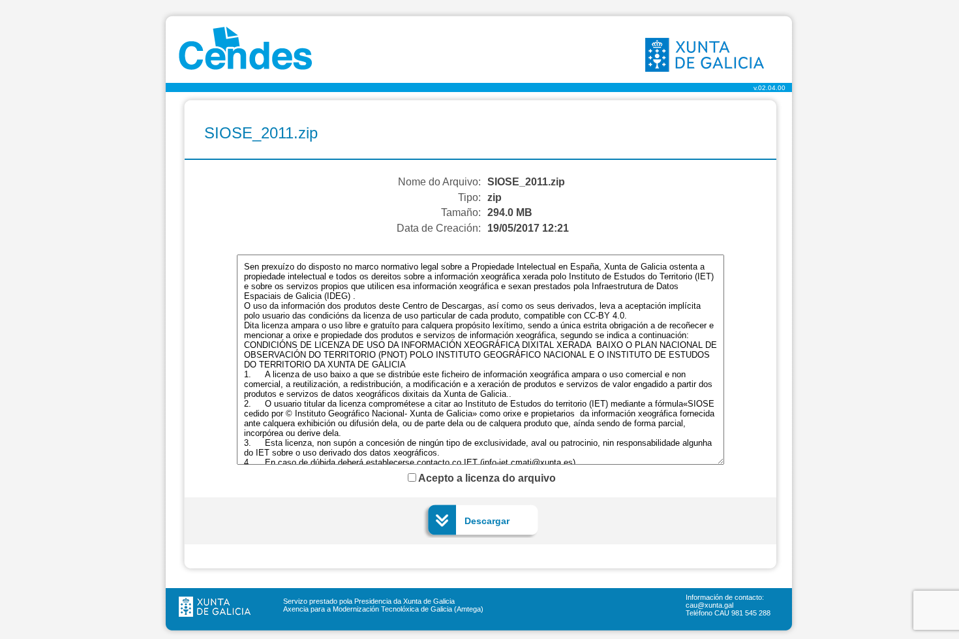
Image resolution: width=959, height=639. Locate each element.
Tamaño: (461, 212)
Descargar (487, 521)
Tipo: (469, 197)
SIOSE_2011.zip (526, 181)
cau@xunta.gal (709, 605)
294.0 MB (509, 212)
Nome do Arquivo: (439, 181)
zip (494, 197)
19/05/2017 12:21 (528, 228)
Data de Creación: (439, 228)
